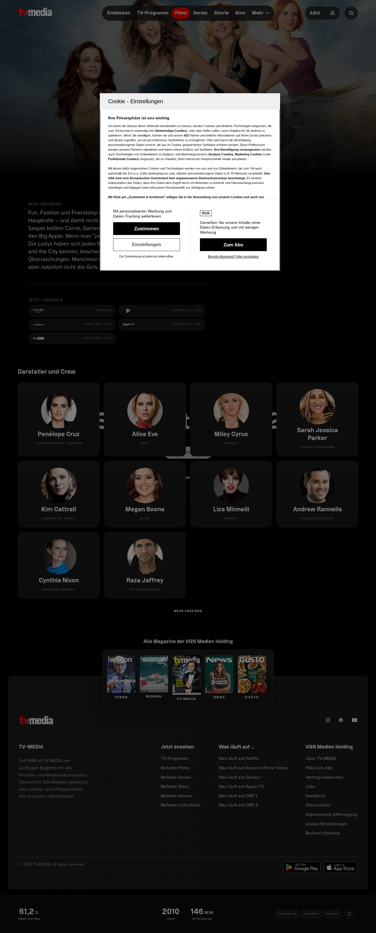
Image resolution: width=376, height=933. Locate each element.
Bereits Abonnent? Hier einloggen (233, 257)
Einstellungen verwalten (146, 244)
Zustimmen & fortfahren (146, 228)
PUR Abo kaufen (233, 244)
